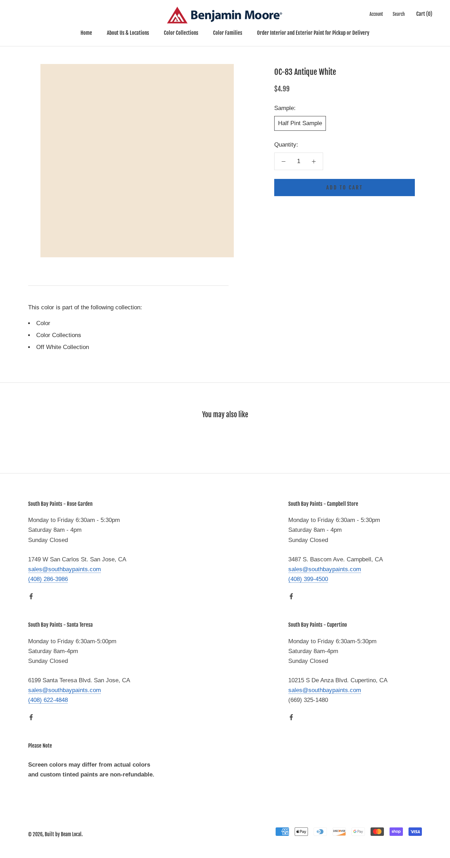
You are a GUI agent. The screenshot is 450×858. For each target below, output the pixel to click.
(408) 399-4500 (308, 579)
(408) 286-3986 (48, 579)
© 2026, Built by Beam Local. (55, 834)
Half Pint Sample (300, 123)
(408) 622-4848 (48, 700)
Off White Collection (62, 347)
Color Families (227, 33)
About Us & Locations (128, 33)
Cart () (424, 14)
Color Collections (181, 33)
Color (43, 323)
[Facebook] (31, 596)
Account (376, 14)
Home (86, 33)
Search (399, 14)
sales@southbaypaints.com (64, 569)
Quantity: (286, 144)
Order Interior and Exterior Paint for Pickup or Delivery (313, 33)
